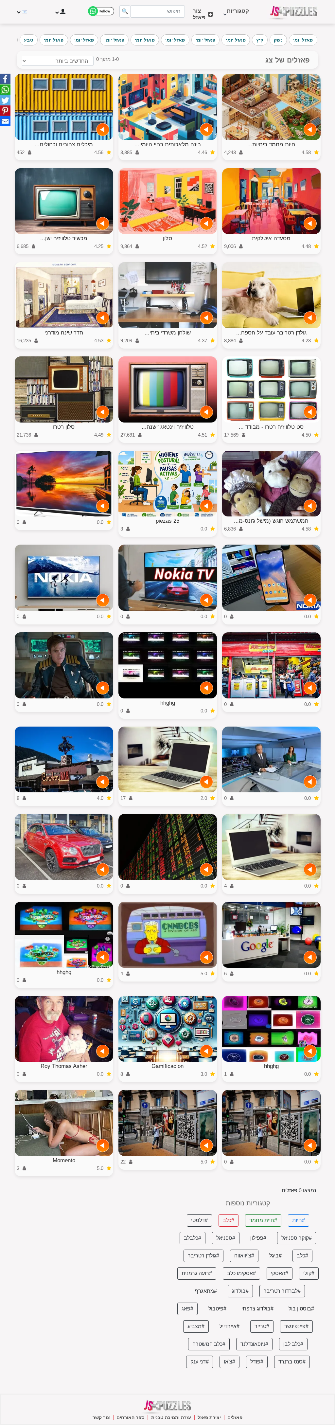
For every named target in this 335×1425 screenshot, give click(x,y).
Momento (64, 1160)
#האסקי (279, 1273)
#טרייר (262, 1326)
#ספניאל (225, 1238)
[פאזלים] (293, 12)
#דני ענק (199, 1361)
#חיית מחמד (263, 1220)
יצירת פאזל (209, 1417)
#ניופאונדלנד (254, 1344)
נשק (278, 40)
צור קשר (101, 1417)
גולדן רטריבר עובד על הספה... (271, 333)
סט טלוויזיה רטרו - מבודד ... (271, 427)
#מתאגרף (206, 1291)
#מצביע (195, 1326)
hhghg (167, 703)
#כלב (228, 1220)
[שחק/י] (310, 129)
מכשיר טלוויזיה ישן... (63, 238)
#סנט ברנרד (292, 1361)
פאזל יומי (303, 40)
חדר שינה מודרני (63, 333)
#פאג (187, 1308)
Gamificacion (167, 1066)
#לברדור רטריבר (282, 1291)
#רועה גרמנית (197, 1273)
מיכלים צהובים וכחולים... (64, 144)
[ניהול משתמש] (60, 11)
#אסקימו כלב (241, 1273)
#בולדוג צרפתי (257, 1308)
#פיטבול (217, 1308)
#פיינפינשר (296, 1326)
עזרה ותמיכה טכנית (171, 1417)
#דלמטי (199, 1220)
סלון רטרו (64, 427)
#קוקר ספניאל (296, 1238)
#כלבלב (192, 1238)
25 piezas (167, 521)
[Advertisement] (87, 1245)
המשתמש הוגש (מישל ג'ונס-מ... (271, 521)
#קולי (308, 1273)
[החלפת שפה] (22, 12)
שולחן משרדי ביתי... (168, 333)
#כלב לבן (293, 1344)
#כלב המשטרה (208, 1344)
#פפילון (258, 1238)
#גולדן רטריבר (203, 1255)
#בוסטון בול (301, 1308)
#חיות (298, 1220)
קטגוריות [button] (238, 14)
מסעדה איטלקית (271, 238)
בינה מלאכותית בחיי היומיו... (167, 144)
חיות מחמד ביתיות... (271, 144)
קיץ (259, 40)
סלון (167, 238)
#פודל (256, 1361)
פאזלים (234, 1417)
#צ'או (229, 1361)
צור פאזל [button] (199, 14)
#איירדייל (229, 1326)
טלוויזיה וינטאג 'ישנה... (168, 427)
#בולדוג (240, 1291)
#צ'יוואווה (244, 1255)
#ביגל (275, 1255)
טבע (28, 40)
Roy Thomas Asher (64, 1066)
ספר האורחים (130, 1417)
